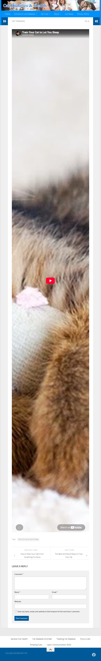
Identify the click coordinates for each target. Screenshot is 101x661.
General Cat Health (19, 639)
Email (55, 592)
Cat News (69, 14)
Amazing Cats (36, 644)
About (56, 14)
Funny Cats (85, 639)
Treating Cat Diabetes (66, 639)
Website (17, 601)
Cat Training (18, 21)
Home (7, 14)
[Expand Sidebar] (4, 21)
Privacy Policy (83, 14)
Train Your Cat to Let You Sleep (28, 539)
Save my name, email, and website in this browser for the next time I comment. (49, 611)
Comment (18, 574)
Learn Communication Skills (59, 644)
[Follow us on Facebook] (94, 655)
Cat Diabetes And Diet (42, 639)
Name (17, 592)
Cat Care (44, 14)
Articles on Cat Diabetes (24, 14)
